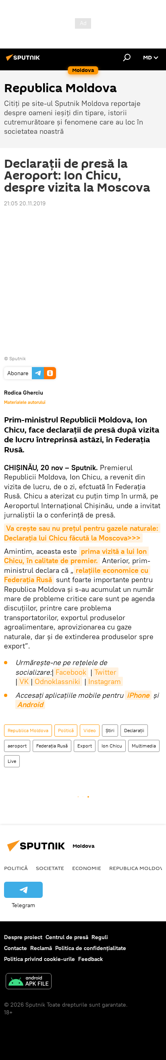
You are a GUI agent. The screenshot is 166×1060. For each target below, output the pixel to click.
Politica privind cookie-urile (39, 959)
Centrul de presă (67, 937)
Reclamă (41, 948)
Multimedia (144, 746)
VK (24, 681)
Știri (110, 730)
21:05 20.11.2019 (25, 203)
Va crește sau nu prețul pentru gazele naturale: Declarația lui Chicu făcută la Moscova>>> (82, 533)
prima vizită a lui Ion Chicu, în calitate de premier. (76, 556)
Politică (66, 730)
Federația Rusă (52, 746)
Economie (86, 868)
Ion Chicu (112, 746)
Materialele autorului (25, 402)
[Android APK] (28, 982)
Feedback (90, 959)
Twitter (105, 672)
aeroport (17, 746)
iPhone (138, 695)
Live (12, 761)
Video (89, 730)
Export (84, 746)
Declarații (134, 730)
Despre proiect (23, 937)
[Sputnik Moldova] (24, 60)
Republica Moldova (28, 730)
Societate (50, 868)
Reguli (99, 937)
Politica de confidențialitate (90, 948)
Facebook (71, 672)
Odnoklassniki (57, 681)
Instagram (104, 681)
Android (30, 704)
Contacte (15, 948)
